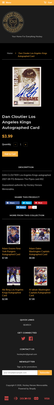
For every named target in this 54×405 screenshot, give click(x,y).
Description (26, 167)
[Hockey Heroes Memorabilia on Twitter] (23, 339)
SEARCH (27, 325)
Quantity (6, 144)
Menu (8, 2)
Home (10, 53)
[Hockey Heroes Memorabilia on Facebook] (31, 339)
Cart (49, 2)
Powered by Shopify (27, 389)
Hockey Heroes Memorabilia (35, 385)
